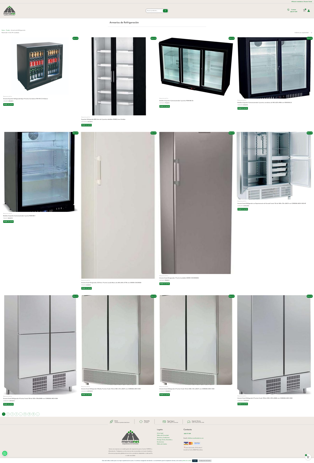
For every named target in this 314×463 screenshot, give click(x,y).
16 (33, 414)
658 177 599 (293, 11)
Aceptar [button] (195, 460)
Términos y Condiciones (163, 437)
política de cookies (186, 460)
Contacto (293, 9)
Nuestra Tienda (308, 1)
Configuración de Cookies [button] (205, 460)
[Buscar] (165, 10)
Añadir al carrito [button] (8, 104)
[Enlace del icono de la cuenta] (308, 10)
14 (25, 414)
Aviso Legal (160, 433)
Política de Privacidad (163, 435)
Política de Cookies (162, 444)
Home (3, 30)
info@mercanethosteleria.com (195, 438)
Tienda (8, 30)
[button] (4, 453)
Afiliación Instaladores (297, 1)
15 (29, 414)
